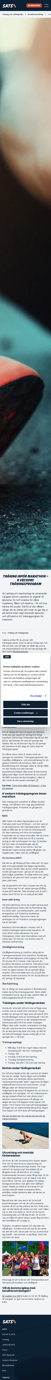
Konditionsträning (35, 14)
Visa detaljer (36, 696)
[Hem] (9, 5)
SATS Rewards (8, 1355)
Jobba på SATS (8, 1345)
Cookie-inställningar (24, 713)
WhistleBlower (8, 1365)
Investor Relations (9, 1360)
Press (4, 1350)
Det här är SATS (8, 1334)
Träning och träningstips (12, 14)
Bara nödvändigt (25, 721)
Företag (5, 1340)
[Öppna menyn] (46, 5)
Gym (4, 1370)
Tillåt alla (25, 704)
